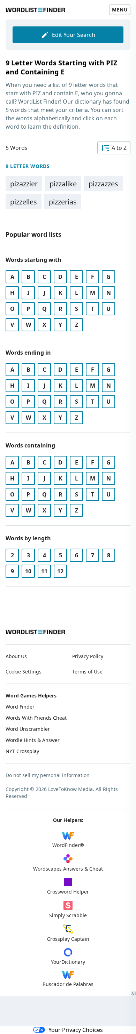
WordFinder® (68, 845)
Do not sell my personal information (48, 775)
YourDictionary (68, 962)
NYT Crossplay (22, 751)
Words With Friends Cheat (36, 717)
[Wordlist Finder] (35, 632)
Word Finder (20, 706)
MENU (120, 9)
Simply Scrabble (68, 915)
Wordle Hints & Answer (33, 740)
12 (60, 571)
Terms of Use (87, 671)
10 (28, 571)
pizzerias (63, 202)
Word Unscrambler (28, 729)
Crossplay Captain (68, 939)
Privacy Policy (87, 656)
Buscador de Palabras (68, 984)
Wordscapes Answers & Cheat (68, 868)
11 (44, 571)
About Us (16, 656)
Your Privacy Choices (75, 1030)
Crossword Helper (68, 891)
